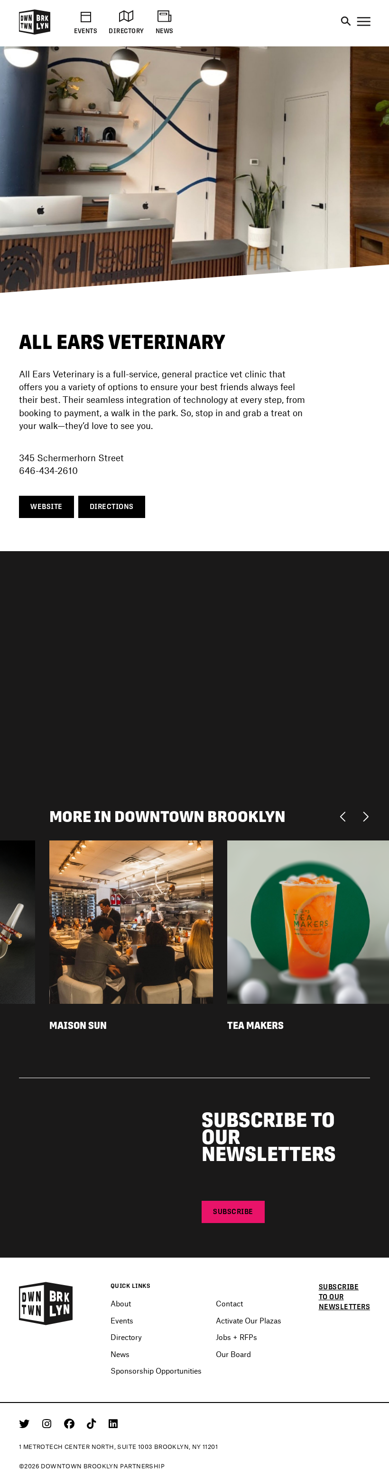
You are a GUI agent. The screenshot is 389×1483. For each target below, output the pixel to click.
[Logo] (34, 33)
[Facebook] (71, 1423)
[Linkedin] (113, 1423)
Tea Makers (255, 1025)
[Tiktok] (93, 1423)
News (120, 1354)
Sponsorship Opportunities (156, 1370)
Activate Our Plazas (248, 1320)
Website (46, 506)
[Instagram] (48, 1423)
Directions (112, 506)
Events (122, 1320)
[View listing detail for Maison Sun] (131, 920)
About (121, 1303)
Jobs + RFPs (236, 1336)
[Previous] (345, 816)
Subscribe (233, 1211)
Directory (126, 1336)
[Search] (346, 22)
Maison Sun (78, 1025)
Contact (229, 1303)
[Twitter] (26, 1423)
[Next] (365, 816)
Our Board (233, 1354)
